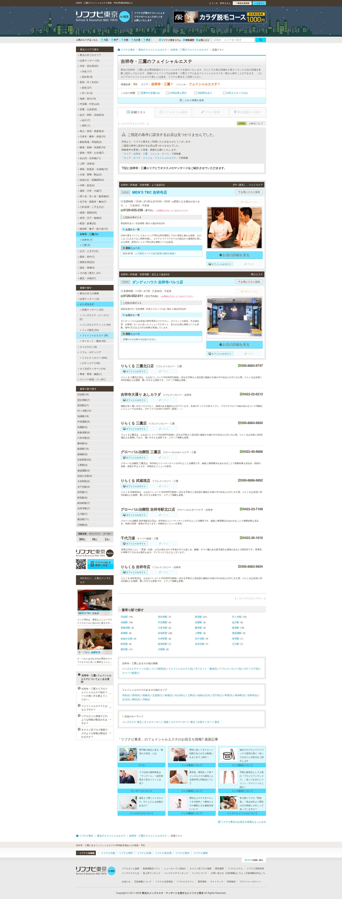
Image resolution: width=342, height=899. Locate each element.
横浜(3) (136, 699)
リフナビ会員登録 (164, 881)
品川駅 (235, 622)
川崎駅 (161, 649)
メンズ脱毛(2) (158, 668)
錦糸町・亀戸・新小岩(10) (94, 228)
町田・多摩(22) (88, 223)
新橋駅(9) (82, 454)
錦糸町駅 (162, 643)
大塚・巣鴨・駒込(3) (91, 174)
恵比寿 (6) (87, 76)
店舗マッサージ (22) (93, 309)
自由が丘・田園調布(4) (92, 179)
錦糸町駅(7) (83, 502)
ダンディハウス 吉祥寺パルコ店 (153, 282)
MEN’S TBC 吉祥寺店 (145, 192)
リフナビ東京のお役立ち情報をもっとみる (243, 821)
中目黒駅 (162, 622)
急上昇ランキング (151, 872)
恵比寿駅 (162, 616)
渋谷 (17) (87, 71)
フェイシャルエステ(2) (180, 668)
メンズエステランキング (176, 872)
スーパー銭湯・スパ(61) (92, 379)
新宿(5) (136, 695)
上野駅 (198, 632)
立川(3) (126, 699)
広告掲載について (143, 881)
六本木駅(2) (83, 437)
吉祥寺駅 (199, 643)
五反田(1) (157, 695)
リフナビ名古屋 (163, 852)
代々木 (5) (87, 93)
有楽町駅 (162, 632)
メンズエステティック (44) (96, 324)
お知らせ (126, 881)
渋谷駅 (124, 616)
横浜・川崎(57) (88, 278)
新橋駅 (124, 632)
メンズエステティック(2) (135, 668)
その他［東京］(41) (90, 272)
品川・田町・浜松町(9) (92, 114)
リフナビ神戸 (126, 852)
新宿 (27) (87, 87)
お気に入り (204, 39)
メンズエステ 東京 (132, 721)
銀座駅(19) (83, 448)
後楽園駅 (237, 632)
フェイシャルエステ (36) (95, 335)
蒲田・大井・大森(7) (91, 190)
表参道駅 (125, 627)
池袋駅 (124, 622)
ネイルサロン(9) (88, 346)
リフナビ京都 (144, 852)
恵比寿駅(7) (83, 399)
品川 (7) (86, 120)
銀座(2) (169, 695)
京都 (126, 39)
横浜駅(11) (83, 519)
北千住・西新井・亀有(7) (93, 201)
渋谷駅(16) (83, 394)
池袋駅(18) (83, 416)
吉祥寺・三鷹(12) (89, 234)
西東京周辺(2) (87, 262)
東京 (148, 39)
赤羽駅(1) (82, 492)
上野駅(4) (82, 464)
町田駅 (124, 643)
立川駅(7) (82, 513)
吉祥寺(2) (252, 695)
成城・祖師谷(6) (88, 212)
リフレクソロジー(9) (230, 668)
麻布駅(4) (82, 443)
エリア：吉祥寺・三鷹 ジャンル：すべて (146, 153)
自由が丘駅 (127, 638)
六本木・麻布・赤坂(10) (92, 136)
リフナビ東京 (182, 852)
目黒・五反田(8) (88, 109)
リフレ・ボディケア (90, 352)
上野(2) (191, 695)
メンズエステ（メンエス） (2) (95, 317)
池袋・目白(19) (88, 98)
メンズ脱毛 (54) (90, 330)
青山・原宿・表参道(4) (92, 131)
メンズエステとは (130, 872)
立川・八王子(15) (89, 251)
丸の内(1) (180, 695)
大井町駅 (162, 638)
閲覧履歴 (189, 39)
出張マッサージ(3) (89, 60)
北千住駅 (199, 638)
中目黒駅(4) (83, 421)
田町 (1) (86, 125)
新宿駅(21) (83, 405)
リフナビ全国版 (87, 852)
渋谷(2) (126, 695)
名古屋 (137, 39)
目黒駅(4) (82, 427)
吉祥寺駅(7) (83, 508)
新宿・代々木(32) (89, 82)
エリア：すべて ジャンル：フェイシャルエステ (150, 157)
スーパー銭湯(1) (130, 672)
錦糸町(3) (240, 695)
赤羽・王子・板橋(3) (91, 217)
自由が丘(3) (204, 695)
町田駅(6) (82, 497)
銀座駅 (235, 627)
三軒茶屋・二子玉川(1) (92, 206)
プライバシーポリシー (250, 881)
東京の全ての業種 (89, 293)
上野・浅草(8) (87, 163)
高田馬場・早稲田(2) (91, 141)
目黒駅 (198, 622)
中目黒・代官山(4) (89, 103)
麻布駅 (198, 627)
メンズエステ (87, 304)
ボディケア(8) (251, 668)
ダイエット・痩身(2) (206, 668)
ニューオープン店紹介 (175, 868)
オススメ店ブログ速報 (200, 868)
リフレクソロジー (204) (94, 357)
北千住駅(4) (83, 486)
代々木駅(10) (84, 410)
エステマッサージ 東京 (183, 721)
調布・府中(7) (87, 256)
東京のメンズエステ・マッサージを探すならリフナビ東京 (173, 893)
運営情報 (202, 881)
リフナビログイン (185, 881)
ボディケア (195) (91, 363)
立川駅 (235, 643)
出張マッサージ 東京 (208, 721)
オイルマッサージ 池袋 (156, 721)
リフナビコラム (235, 868)
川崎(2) (146, 699)
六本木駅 (162, 627)
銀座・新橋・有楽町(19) (92, 147)
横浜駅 (124, 649)
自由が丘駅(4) (84, 475)
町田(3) (229, 695)
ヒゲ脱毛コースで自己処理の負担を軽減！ (156, 253)
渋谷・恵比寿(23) (89, 65)
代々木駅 (237, 616)
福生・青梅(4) (87, 267)
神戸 (116, 39)
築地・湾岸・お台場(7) (92, 152)
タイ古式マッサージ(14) (92, 368)
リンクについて (199, 872)
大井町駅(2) (83, 481)
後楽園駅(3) (83, 470)
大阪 (106, 39)
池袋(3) (146, 695)
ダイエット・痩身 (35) (94, 340)
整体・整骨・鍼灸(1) (91, 373)
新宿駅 (198, 616)
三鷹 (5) (86, 244)
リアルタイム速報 (130, 868)
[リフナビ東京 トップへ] (103, 17)
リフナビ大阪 (108, 852)
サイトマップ (216, 881)
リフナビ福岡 (200, 852)
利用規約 (231, 881)
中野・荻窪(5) (87, 185)
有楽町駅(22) (84, 459)
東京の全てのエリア (90, 54)
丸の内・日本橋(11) (90, 158)
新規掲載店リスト (151, 868)
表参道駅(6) (83, 432)
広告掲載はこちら (234, 872)
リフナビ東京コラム (171, 39)
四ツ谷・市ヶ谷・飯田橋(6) (94, 196)
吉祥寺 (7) (87, 239)
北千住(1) (217, 695)
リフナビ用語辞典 (255, 868)
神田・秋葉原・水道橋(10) (94, 169)
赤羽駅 (235, 638)
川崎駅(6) (82, 524)
